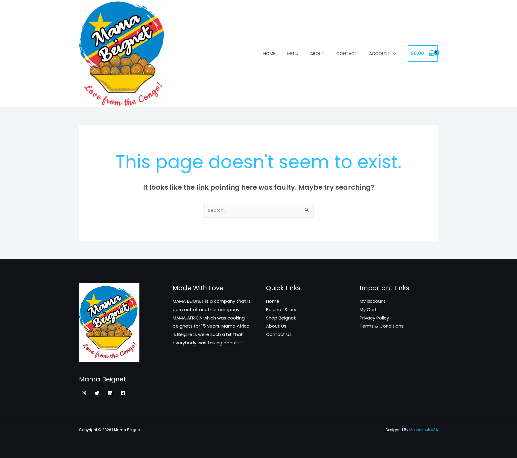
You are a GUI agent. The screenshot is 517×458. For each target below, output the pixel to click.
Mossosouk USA (423, 429)
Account (379, 54)
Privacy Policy (374, 318)
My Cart (368, 309)
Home (269, 54)
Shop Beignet (281, 318)
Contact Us (279, 334)
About (317, 54)
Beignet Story (281, 309)
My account (373, 301)
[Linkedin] (110, 393)
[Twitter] (97, 393)
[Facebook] (123, 393)
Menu (292, 54)
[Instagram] (84, 393)
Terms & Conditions (382, 326)
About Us (276, 326)
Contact (346, 54)
